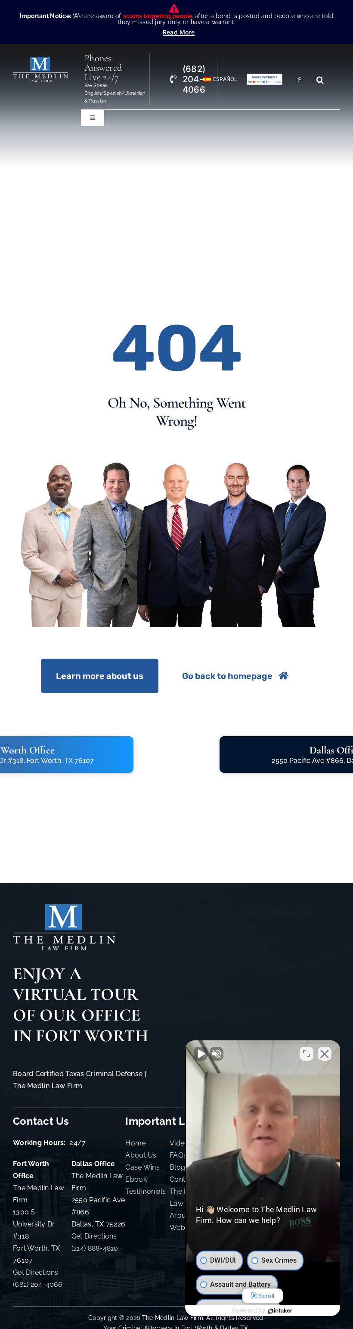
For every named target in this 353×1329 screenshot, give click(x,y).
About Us (140, 1155)
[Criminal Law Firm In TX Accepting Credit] (264, 76)
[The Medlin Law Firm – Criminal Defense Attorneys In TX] (40, 60)
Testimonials (145, 1191)
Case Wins (142, 1167)
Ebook (135, 1179)
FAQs (178, 1155)
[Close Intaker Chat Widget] (324, 1054)
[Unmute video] (200, 1054)
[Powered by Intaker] (280, 1310)
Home (135, 1143)
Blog (177, 1167)
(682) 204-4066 (38, 1284)
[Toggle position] (306, 1054)
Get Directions (36, 1272)
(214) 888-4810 (94, 1248)
